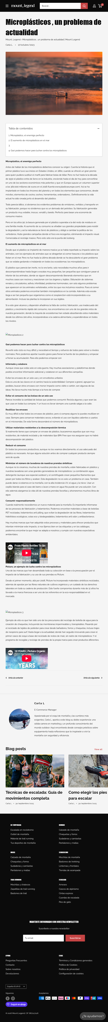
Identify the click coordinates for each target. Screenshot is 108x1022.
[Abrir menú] (7, 6)
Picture (60, 574)
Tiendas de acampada (69, 870)
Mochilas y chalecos (20, 884)
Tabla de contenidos (21, 128)
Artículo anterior (15, 678)
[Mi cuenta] (94, 5)
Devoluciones (12, 973)
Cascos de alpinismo (69, 889)
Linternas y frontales (69, 866)
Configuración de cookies (71, 973)
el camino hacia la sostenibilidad (49, 382)
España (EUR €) (13, 986)
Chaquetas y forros (68, 834)
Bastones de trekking (69, 861)
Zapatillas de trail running (23, 889)
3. (9, 145)
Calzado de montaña (69, 830)
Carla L (39, 703)
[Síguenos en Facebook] (8, 998)
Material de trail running (22, 838)
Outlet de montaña (20, 834)
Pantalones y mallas (68, 843)
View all (98, 749)
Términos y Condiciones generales (75, 960)
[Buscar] (84, 6)
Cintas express (66, 893)
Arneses (63, 884)
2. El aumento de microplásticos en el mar (29, 140)
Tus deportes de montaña (23, 843)
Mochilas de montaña (69, 857)
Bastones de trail (19, 893)
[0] (100, 6)
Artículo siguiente (92, 678)
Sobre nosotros (13, 969)
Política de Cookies (68, 965)
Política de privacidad (69, 969)
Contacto (10, 965)
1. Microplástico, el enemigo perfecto (26, 135)
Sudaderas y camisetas (70, 838)
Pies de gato (65, 902)
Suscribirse (75, 938)
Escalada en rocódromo (22, 830)
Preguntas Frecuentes (16, 960)
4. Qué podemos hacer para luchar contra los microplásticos (38, 150)
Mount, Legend (13, 39)
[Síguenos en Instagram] (13, 998)
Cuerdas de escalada (69, 897)
